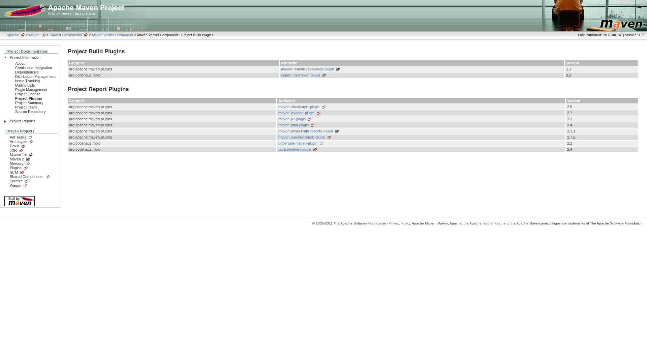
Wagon (15, 185)
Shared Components (66, 35)
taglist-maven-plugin (294, 149)
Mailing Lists (25, 85)
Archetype (18, 142)
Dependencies (27, 72)
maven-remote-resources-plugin (307, 69)
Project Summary (29, 103)
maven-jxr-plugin (292, 119)
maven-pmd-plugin (293, 125)
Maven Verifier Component (112, 35)
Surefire (16, 181)
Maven (34, 35)
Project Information (25, 57)
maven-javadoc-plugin (296, 113)
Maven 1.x (18, 155)
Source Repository (30, 112)
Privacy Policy (399, 223)
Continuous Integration (33, 68)
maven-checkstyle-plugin (298, 107)
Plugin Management (31, 90)
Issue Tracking (27, 81)
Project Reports (22, 121)
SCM (14, 172)
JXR (13, 150)
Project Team (26, 107)
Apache (13, 35)
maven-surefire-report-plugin (301, 137)
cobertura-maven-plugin (300, 75)
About (20, 63)
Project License (27, 94)
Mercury (17, 163)
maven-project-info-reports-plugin (305, 131)
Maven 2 (17, 159)
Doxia (14, 146)
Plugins (16, 168)
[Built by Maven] (19, 205)
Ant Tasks (18, 137)
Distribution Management (35, 76)
